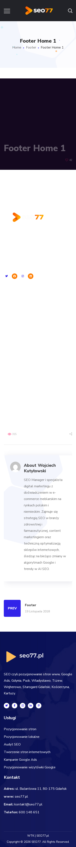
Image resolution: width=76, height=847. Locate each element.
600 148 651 (29, 812)
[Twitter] (6, 276)
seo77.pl (21, 796)
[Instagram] (22, 276)
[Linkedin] (30, 276)
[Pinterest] (38, 705)
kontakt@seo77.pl (28, 804)
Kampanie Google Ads (20, 330)
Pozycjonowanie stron (20, 299)
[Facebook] (14, 276)
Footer (31, 47)
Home (16, 47)
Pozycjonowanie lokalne (21, 307)
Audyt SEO (12, 315)
